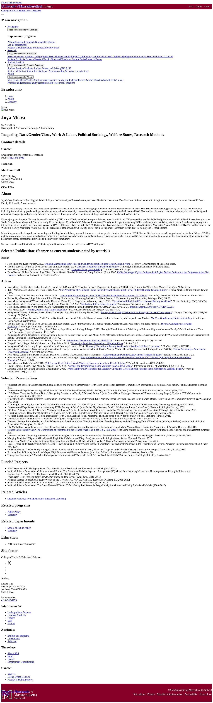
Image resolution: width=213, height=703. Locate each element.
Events (10, 659)
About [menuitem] (10, 74)
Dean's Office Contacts (18, 676)
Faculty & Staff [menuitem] (15, 47)
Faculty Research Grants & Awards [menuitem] (156, 56)
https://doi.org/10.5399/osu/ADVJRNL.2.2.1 (152, 306)
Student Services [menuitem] (15, 62)
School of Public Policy (19, 528)
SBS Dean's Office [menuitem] (16, 80)
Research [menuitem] (12, 50)
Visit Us (11, 674)
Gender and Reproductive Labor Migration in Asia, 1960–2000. (100, 366)
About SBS (13, 653)
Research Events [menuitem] (94, 59)
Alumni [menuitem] (119, 80)
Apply (199, 6)
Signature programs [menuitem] (32, 47)
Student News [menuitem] (48, 71)
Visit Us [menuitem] (30, 80)
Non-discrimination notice (169, 694)
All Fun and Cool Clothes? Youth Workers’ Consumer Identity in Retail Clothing (85, 363)
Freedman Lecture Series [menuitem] (73, 59)
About (10, 99)
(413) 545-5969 (16, 157)
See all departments (17, 44)
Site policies (139, 694)
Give (206, 6)
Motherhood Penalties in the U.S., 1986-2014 (89, 340)
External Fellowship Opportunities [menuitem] (122, 56)
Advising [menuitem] (56, 68)
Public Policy (14, 512)
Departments (13, 638)
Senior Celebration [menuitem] (16, 71)
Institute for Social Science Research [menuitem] (25, 59)
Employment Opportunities (20, 661)
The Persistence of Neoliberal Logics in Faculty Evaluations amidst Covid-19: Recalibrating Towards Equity (113, 290)
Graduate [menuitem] (39, 42)
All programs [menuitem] (13, 42)
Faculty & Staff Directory (20, 679)
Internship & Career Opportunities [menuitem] (71, 71)
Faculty (11, 618)
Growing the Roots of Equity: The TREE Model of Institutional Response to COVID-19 (103, 295)
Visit (191, 6)
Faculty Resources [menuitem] (39, 82)
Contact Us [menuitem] (69, 82)
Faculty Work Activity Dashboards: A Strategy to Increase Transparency (136, 312)
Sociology (12, 514)
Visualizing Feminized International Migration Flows (97, 343)
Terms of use (205, 694)
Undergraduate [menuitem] (27, 42)
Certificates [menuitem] (49, 42)
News (10, 656)
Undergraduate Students (19, 612)
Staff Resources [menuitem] (56, 82)
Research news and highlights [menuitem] (63, 56)
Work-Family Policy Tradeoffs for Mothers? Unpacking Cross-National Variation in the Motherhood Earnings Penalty (125, 368)
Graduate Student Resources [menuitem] (38, 68)
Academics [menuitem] (12, 26)
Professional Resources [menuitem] (18, 82)
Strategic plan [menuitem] (41, 80)
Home (10, 96)
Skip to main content (11, 2)
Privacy (151, 694)
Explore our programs (18, 635)
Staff (9, 620)
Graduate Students (16, 615)
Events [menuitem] (112, 80)
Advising (12, 641)
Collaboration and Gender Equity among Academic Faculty (132, 354)
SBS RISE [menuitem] (66, 68)
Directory (12, 101)
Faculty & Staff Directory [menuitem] (90, 80)
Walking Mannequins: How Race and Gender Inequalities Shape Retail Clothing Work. (87, 263)
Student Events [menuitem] (33, 71)
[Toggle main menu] (2, 14)
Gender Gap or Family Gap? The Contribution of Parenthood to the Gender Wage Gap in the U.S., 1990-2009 (61, 429)
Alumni (11, 623)
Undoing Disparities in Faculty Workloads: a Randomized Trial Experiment (123, 346)
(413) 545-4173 (9, 600)
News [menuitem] (106, 80)
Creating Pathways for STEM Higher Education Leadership (36, 498)
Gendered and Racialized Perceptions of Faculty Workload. (142, 301)
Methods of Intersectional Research (98, 304)
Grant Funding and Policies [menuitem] (91, 56)
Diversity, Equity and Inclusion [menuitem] (63, 80)
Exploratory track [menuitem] (50, 47)
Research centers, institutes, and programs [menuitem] (27, 56)
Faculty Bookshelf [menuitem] (52, 59)
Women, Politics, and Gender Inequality (47, 309)
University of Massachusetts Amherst (193, 690)
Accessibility (190, 694)
